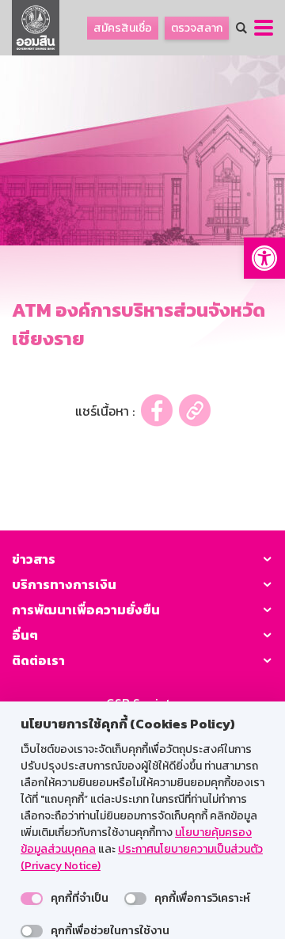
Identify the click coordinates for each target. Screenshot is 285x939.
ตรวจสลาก (196, 28)
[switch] (32, 898)
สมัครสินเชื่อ (122, 28)
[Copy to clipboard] (195, 410)
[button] (264, 258)
